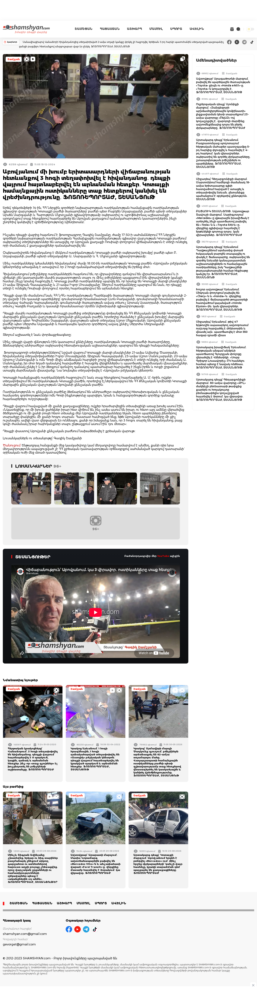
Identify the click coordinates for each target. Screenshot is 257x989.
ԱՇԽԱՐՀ (134, 29)
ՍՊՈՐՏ (176, 29)
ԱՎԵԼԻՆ (197, 29)
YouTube (163, 555)
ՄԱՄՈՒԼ (156, 29)
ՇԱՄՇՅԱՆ (83, 29)
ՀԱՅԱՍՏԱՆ (109, 29)
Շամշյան (14, 59)
